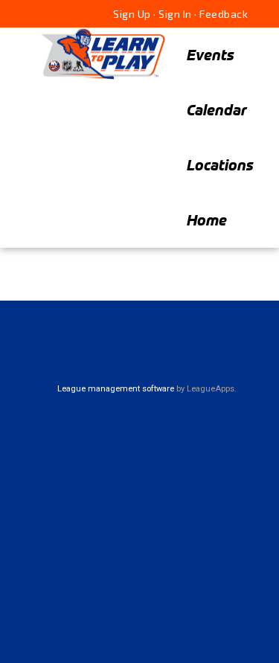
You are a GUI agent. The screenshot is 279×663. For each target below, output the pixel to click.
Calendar (217, 109)
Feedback (223, 13)
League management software (115, 389)
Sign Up (132, 13)
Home (207, 220)
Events (210, 54)
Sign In (175, 13)
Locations (220, 165)
